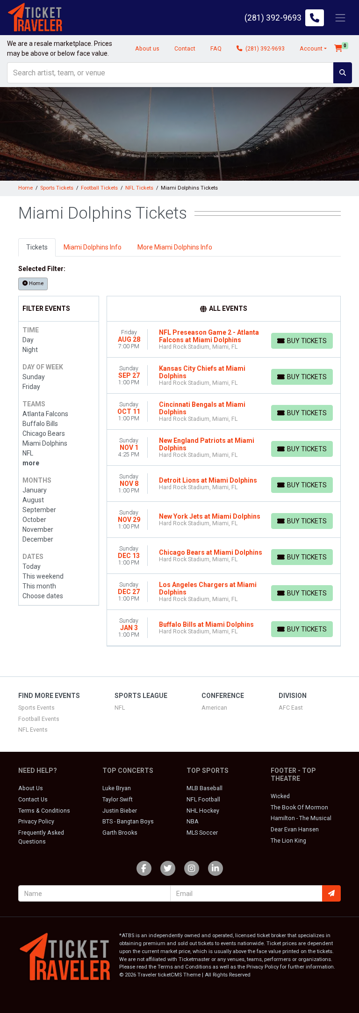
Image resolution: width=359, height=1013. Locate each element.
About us (147, 48)
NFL (120, 708)
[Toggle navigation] (340, 17)
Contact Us (33, 799)
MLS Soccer (202, 832)
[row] (224, 340)
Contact (184, 48)
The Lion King (288, 840)
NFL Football (203, 799)
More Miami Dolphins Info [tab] (174, 247)
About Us (30, 788)
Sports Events (36, 708)
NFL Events (33, 730)
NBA (193, 821)
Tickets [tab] (37, 247)
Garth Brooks (119, 832)
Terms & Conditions (44, 810)
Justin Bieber (119, 810)
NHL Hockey (203, 810)
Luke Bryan (116, 788)
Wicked (280, 796)
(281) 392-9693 (264, 48)
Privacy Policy (36, 821)
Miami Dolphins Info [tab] (93, 247)
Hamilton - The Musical (301, 818)
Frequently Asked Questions (41, 836)
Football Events (38, 719)
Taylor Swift (117, 799)
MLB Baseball (205, 788)
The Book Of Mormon (299, 807)
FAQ (216, 48)
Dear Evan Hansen (295, 829)
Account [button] (311, 48)
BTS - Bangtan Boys (128, 821)
